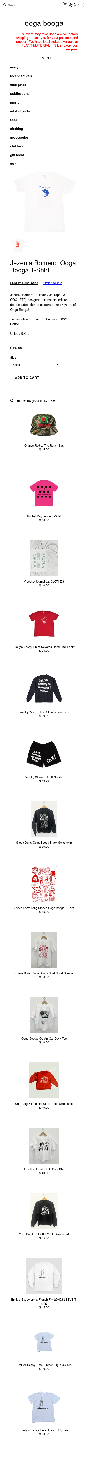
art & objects (20, 111)
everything (18, 67)
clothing (44, 128)
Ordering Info (52, 283)
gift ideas (17, 155)
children (16, 146)
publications (44, 93)
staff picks (18, 84)
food (13, 120)
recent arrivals (21, 76)
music (44, 102)
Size (13, 357)
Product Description (24, 283)
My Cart (76, 4)
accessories (19, 137)
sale (13, 163)
